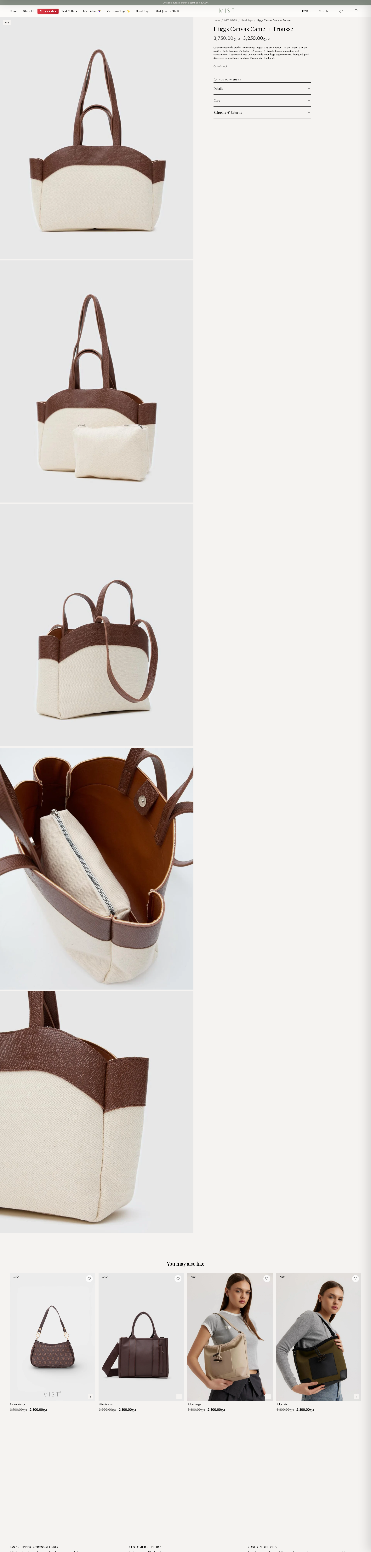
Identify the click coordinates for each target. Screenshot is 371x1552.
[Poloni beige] (230, 1337)
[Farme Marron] (52, 1337)
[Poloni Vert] (319, 1337)
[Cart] (356, 11)
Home (13, 11)
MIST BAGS (230, 20)
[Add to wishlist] (89, 1278)
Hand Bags (143, 11)
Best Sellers (69, 11)
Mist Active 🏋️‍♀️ (92, 11)
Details (218, 88)
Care (217, 100)
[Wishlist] (341, 11)
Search (323, 11)
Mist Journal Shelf (167, 11)
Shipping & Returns (228, 112)
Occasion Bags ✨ (118, 11)
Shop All (29, 11)
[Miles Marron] (141, 1337)
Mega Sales (48, 11)
